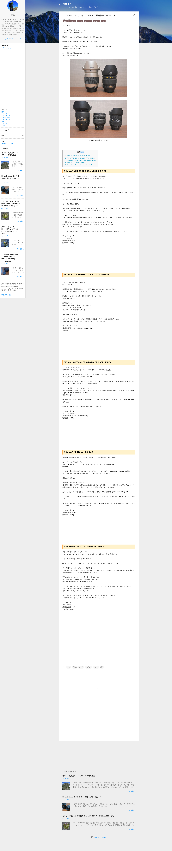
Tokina (73, 21)
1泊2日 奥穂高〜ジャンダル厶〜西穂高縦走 (78, 776)
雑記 (103, 21)
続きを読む (131, 791)
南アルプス (5, 119)
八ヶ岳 (4, 114)
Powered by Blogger (99, 837)
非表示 (82, 152)
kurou (12, 15)
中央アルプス (6, 117)
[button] (134, 15)
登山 (2, 112)
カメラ (80, 21)
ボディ (4, 123)
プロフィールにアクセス (13, 38)
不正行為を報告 (6, 295)
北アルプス (5, 115)
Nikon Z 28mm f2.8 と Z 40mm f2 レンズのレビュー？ (82, 797)
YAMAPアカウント (7, 143)
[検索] (137, 5)
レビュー (88, 21)
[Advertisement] (98, 724)
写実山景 (67, 4)
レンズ (96, 21)
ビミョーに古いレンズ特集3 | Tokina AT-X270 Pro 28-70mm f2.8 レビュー (89, 816)
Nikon (66, 21)
